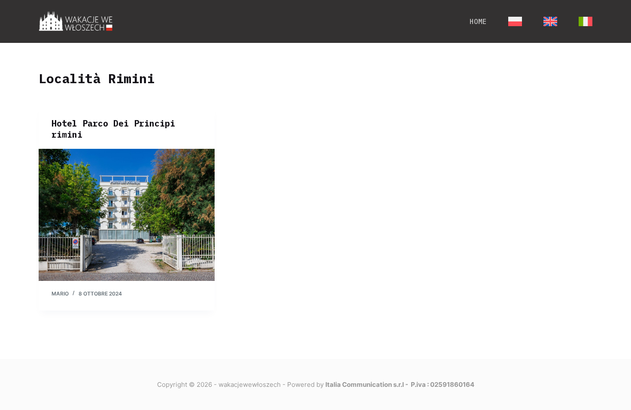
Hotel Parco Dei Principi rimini (113, 129)
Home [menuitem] (478, 21)
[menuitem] (515, 21)
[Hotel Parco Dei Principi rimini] (127, 215)
